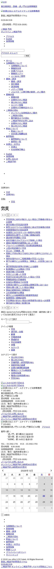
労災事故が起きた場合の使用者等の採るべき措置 (28, 300)
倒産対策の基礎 (18, 365)
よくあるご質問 (18, 76)
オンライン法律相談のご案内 (24, 113)
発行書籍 (15, 84)
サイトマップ (12, 555)
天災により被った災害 (16, 274)
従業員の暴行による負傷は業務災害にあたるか (27, 285)
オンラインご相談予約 (22, 567)
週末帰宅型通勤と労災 (16, 238)
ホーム (9, 60)
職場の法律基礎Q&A (20, 375)
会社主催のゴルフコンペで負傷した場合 (24, 240)
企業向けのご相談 (19, 100)
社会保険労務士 (18, 149)
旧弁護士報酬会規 (19, 134)
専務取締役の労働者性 (16, 280)
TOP (8, 192)
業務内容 (10, 94)
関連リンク (11, 550)
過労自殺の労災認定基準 (17, 225)
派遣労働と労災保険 (15, 272)
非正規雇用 (16, 342)
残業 (13, 350)
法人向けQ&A (17, 357)
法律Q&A (10, 194)
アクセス (10, 36)
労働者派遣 (16, 337)
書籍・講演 (11, 79)
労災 (13, 202)
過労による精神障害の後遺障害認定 (22, 295)
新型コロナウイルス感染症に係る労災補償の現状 (28, 227)
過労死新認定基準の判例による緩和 (22, 266)
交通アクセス (17, 71)
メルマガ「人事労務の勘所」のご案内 (28, 92)
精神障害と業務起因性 (16, 298)
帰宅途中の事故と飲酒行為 (18, 303)
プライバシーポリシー (16, 552)
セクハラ (15, 347)
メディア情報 (17, 89)
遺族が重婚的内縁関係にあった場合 (22, 243)
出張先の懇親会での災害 (17, 282)
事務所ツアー (17, 74)
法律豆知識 (16, 373)
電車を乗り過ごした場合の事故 (20, 287)
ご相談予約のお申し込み (22, 121)
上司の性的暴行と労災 (16, 248)
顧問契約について (19, 139)
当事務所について (14, 63)
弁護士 (14, 147)
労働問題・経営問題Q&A (22, 362)
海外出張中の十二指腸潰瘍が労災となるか (25, 259)
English (9, 39)
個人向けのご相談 (19, 102)
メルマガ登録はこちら (42, 567)
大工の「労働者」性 (15, 251)
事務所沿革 (16, 68)
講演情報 (15, 87)
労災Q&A (15, 378)
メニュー (14, 53)
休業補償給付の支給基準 (17, 230)
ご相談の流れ (12, 110)
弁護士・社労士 (13, 144)
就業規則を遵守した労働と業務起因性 (23, 235)
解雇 (13, 334)
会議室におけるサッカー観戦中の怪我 (23, 232)
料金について (12, 128)
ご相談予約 (11, 162)
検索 (27, 56)
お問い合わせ (12, 159)
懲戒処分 (15, 339)
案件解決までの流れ (20, 118)
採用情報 (10, 41)
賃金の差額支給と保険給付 (18, 290)
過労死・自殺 (17, 332)
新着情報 (10, 529)
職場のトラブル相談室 (21, 370)
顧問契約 (10, 136)
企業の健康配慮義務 (20, 368)
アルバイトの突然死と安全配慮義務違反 (24, 245)
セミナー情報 (17, 105)
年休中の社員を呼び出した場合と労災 (23, 277)
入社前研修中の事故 (15, 293)
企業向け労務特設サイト (22, 108)
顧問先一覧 (16, 142)
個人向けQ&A (17, 360)
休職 (13, 345)
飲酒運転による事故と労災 (18, 269)
